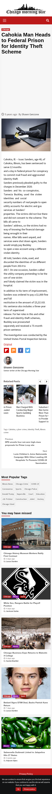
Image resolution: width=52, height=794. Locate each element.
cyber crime (21, 429)
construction (21, 499)
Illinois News (7, 484)
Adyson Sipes (11, 761)
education (40, 494)
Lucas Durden (12, 561)
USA (13, 746)
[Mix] (13, 350)
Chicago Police (30, 489)
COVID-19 (35, 484)
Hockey (40, 499)
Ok (18, 789)
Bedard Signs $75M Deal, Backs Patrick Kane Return (26, 704)
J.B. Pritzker (7, 499)
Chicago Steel (8, 504)
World (20, 746)
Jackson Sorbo (12, 611)
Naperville (21, 494)
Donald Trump (8, 494)
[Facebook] (20, 350)
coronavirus (7, 489)
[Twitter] (27, 350)
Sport (23, 597)
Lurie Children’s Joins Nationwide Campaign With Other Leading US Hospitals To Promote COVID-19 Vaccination (30, 457)
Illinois (15, 547)
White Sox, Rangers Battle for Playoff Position (22, 604)
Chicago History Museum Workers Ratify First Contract (23, 554)
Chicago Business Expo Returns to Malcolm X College (25, 654)
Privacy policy (29, 789)
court (30, 494)
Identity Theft (33, 429)
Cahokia (12, 429)
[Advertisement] (26, 83)
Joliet (32, 499)
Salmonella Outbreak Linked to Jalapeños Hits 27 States (24, 753)
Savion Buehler (12, 661)
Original (8, 344)
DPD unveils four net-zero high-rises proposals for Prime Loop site (23, 442)
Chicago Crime (22, 484)
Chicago (5, 30)
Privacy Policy (26, 773)
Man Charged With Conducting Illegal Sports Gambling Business (24, 411)
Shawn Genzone (30, 114)
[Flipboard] (6, 350)
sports (19, 489)
